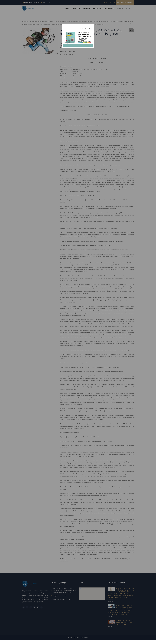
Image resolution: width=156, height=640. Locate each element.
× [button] (64, 26)
